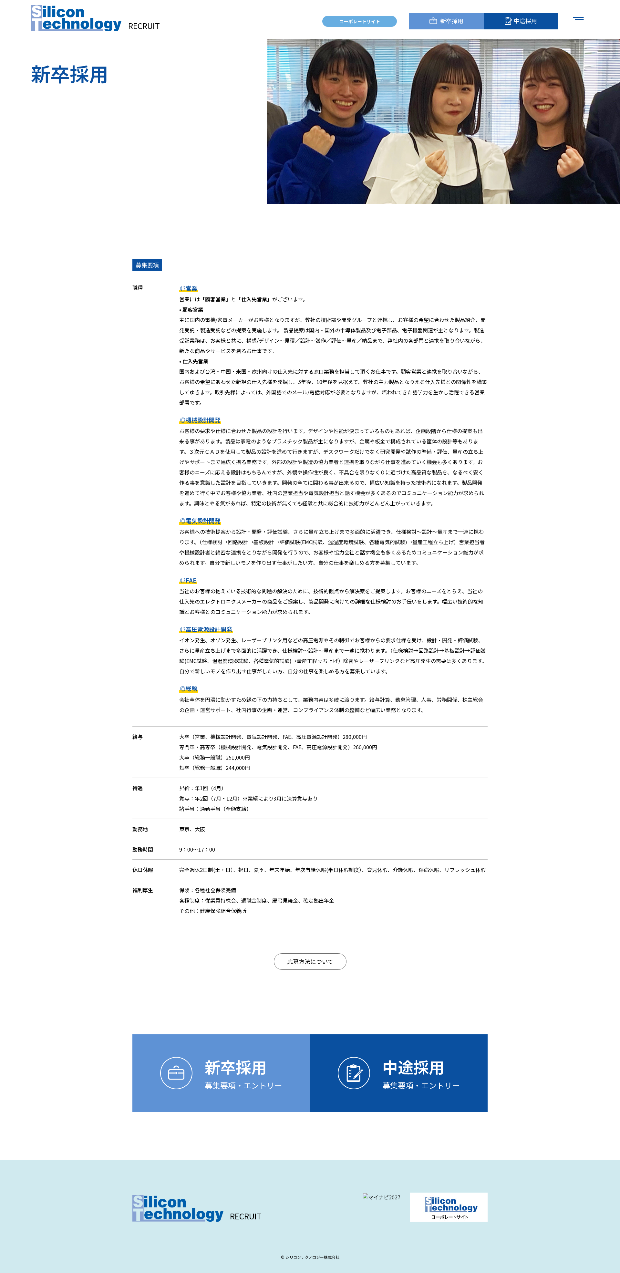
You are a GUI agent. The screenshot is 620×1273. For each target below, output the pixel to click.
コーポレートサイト (359, 21)
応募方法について (310, 961)
